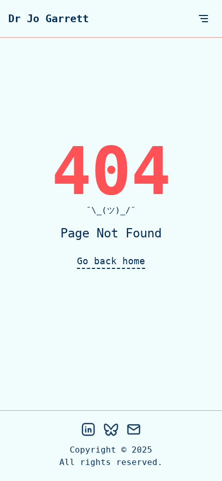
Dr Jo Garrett (48, 18)
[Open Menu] (203, 18)
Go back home (111, 260)
